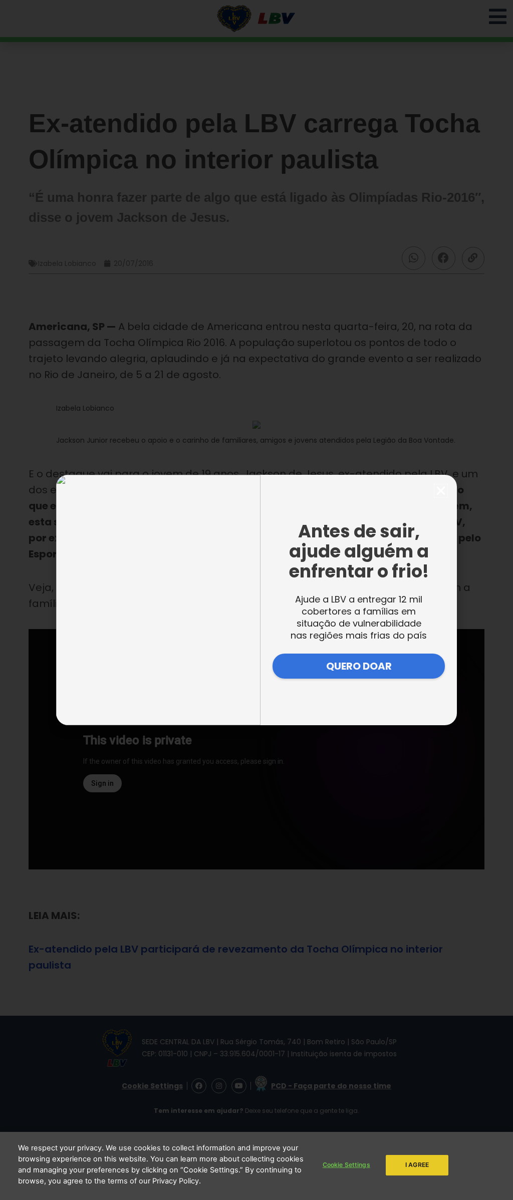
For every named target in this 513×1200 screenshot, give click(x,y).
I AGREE (417, 1164)
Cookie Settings (346, 1164)
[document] (256, 600)
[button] (441, 491)
